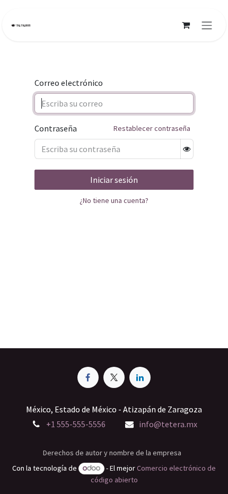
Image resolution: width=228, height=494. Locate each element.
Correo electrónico (68, 82)
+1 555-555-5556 (76, 424)
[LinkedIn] (140, 377)
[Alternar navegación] (206, 25)
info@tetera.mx (168, 424)
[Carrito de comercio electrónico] (185, 25)
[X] (114, 377)
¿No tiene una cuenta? (114, 200)
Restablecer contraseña (151, 128)
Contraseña (55, 128)
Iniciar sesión (114, 179)
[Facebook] (88, 377)
